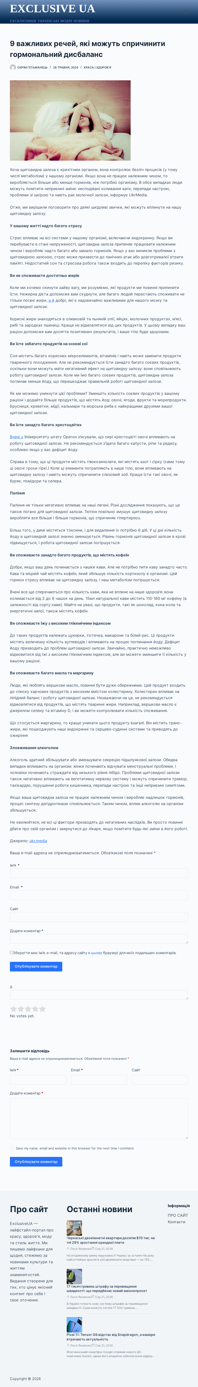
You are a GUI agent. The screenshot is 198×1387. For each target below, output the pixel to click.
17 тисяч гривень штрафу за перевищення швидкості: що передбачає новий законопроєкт (107, 1288)
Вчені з (16, 436)
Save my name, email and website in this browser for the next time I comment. (75, 1148)
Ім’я (15, 865)
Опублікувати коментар (36, 966)
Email (16, 887)
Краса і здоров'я (97, 67)
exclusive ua (52, 8)
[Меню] (186, 12)
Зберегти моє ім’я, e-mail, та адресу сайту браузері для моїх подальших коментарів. (95, 952)
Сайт (14, 909)
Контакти (176, 1221)
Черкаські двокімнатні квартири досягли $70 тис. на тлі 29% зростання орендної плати (111, 1240)
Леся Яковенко (81, 1248)
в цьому (95, 952)
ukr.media (38, 840)
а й (51, 300)
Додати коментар (26, 931)
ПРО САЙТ (178, 1215)
